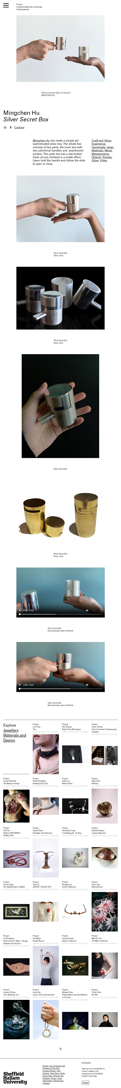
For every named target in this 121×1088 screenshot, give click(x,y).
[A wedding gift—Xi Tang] (75, 852)
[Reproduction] (105, 906)
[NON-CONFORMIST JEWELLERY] (16, 852)
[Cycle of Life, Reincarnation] (46, 1014)
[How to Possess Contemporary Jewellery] (105, 748)
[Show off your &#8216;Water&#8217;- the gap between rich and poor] (16, 960)
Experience (99, 144)
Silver (95, 160)
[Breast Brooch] (46, 960)
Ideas (110, 147)
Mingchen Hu (21, 113)
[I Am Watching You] (16, 1014)
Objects (96, 157)
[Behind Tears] (75, 800)
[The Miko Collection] (105, 960)
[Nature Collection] (75, 960)
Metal (108, 150)
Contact (19, 127)
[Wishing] (105, 800)
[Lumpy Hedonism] (105, 852)
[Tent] (46, 748)
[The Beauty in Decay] (16, 800)
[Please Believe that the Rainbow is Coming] (75, 1014)
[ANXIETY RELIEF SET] (46, 906)
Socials (45, 1066)
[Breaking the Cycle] (46, 800)
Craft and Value (101, 140)
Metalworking (100, 154)
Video (103, 160)
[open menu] (6, 5)
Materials (97, 150)
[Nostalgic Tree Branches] (46, 852)
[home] (15, 1078)
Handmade (99, 147)
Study (62, 1073)
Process (107, 157)
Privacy (54, 1078)
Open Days (54, 1073)
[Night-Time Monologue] (75, 748)
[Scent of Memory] (75, 906)
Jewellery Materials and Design (14, 735)
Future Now (47, 1076)
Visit (58, 1071)
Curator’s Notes (49, 1071)
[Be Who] (105, 1014)
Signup (85, 1083)
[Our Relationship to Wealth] (16, 906)
